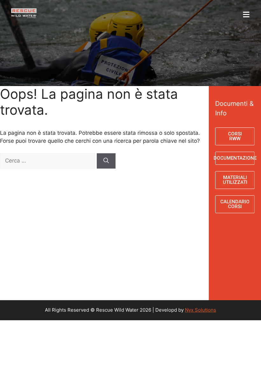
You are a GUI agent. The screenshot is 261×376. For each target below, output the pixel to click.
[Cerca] (106, 161)
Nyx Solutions (200, 310)
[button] (206, 11)
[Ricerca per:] (48, 160)
